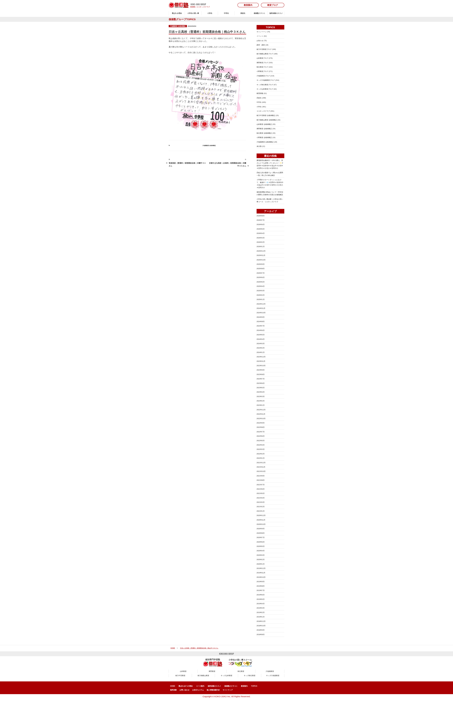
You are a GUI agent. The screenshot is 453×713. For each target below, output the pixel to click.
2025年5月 (261, 282)
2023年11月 (261, 361)
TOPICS (254, 686)
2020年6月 (261, 542)
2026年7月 (261, 220)
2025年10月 (261, 260)
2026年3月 (261, 238)
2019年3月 (261, 608)
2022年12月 (261, 410)
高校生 (242, 13)
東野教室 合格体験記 (264, 129)
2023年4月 (261, 392)
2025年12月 (261, 251)
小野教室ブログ (262, 71)
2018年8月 (261, 634)
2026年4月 (261, 233)
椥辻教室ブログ (262, 67)
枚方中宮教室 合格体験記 (266, 115)
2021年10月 (261, 471)
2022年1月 (261, 458)
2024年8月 (261, 321)
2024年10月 (261, 313)
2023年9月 (261, 370)
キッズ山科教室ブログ (265, 89)
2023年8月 (261, 374)
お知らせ (260, 40)
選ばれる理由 (177, 13)
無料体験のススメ (276, 13)
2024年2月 (261, 348)
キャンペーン (261, 32)
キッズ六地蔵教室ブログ (266, 80)
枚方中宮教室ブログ (264, 49)
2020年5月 (261, 546)
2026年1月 (261, 246)
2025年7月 (261, 273)
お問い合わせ (184, 690)
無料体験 (173, 690)
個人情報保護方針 (213, 690)
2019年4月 (261, 604)
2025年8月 (261, 268)
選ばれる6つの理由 (185, 686)
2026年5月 (261, 229)
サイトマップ (228, 690)
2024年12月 (261, 304)
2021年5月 (261, 493)
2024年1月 (261, 352)
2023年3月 (261, 396)
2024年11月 (261, 308)
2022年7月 (261, 432)
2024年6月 (261, 330)
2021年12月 (261, 463)
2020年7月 (261, 537)
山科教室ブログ (262, 58)
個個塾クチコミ (259, 13)
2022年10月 (261, 418)
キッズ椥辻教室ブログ (265, 85)
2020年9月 (261, 529)
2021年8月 (261, 480)
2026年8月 (261, 216)
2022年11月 (261, 414)
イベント (260, 36)
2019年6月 (261, 595)
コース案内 (200, 686)
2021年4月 (261, 498)
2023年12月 (261, 357)
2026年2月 (261, 242)
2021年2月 (261, 507)
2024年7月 (261, 326)
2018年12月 (261, 621)
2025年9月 (261, 264)
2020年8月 (261, 533)
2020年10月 (261, 524)
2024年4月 (261, 339)
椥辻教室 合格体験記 (264, 133)
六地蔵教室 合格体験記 (178, 26)
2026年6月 (261, 224)
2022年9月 (261, 423)
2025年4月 (261, 286)
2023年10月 (261, 366)
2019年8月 (261, 586)
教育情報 (260, 93)
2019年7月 (261, 590)
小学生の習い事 (193, 13)
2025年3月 (261, 291)
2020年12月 (261, 515)
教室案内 (244, 686)
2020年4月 (261, 551)
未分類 (259, 146)
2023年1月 (261, 405)
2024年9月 (261, 317)
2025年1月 (261, 299)
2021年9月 (261, 476)
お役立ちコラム (198, 690)
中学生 (226, 13)
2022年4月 (261, 445)
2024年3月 (261, 343)
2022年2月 (261, 454)
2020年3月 (261, 555)
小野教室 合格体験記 (264, 137)
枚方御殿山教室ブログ (265, 54)
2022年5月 (261, 440)
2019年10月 (261, 577)
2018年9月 (261, 630)
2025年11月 (261, 255)
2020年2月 (261, 559)
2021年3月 (261, 502)
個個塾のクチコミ (231, 686)
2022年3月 (261, 449)
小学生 (209, 13)
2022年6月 (261, 436)
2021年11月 (261, 467)
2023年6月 (261, 383)
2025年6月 (261, 277)
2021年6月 (261, 489)
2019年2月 (261, 612)
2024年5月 (261, 335)
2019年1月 (261, 617)
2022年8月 (261, 427)
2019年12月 (261, 568)
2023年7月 (261, 379)
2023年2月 (261, 401)
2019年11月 (261, 573)
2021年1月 (261, 511)
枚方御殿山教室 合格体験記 (267, 120)
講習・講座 (261, 45)
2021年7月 (261, 485)
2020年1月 (261, 564)
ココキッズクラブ (203, 7)
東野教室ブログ (262, 63)
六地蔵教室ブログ (263, 76)
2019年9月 (261, 581)
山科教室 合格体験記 (264, 124)
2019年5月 (261, 599)
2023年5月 (261, 388)
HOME (172, 686)
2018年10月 (261, 626)
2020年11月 (261, 520)
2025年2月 (261, 295)
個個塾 (192, 7)
